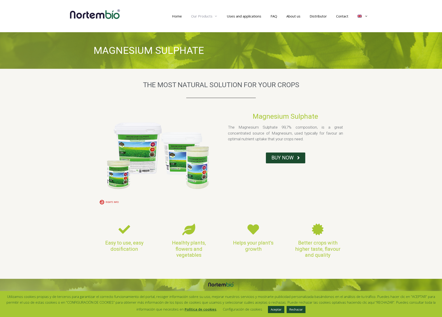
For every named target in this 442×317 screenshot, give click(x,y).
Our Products (201, 16)
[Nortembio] (95, 14)
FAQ (273, 16)
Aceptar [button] (276, 309)
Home (177, 16)
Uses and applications (244, 16)
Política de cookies (200, 309)
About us (293, 16)
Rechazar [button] (296, 309)
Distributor (318, 16)
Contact (342, 16)
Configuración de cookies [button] (242, 309)
